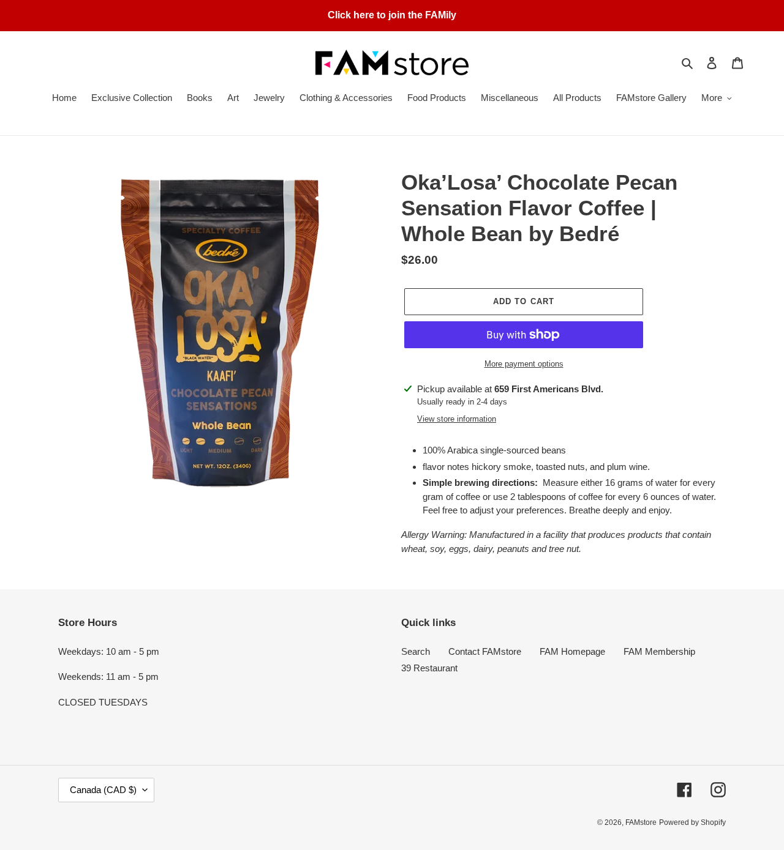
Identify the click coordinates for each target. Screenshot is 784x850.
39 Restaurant (429, 668)
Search (415, 651)
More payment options (524, 363)
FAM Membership (659, 651)
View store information (456, 418)
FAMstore (641, 822)
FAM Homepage (572, 651)
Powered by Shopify (692, 822)
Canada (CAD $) (103, 790)
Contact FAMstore (484, 651)
